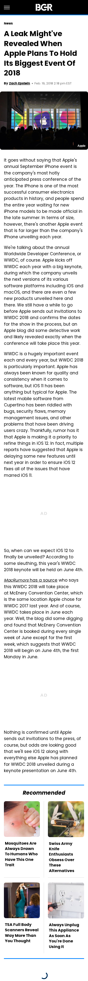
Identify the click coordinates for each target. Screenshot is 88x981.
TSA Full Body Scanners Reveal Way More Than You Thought (22, 932)
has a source (30, 580)
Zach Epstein (19, 83)
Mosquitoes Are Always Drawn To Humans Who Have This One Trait (21, 854)
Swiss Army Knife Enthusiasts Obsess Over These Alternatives (61, 857)
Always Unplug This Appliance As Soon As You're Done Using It (64, 935)
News (8, 23)
